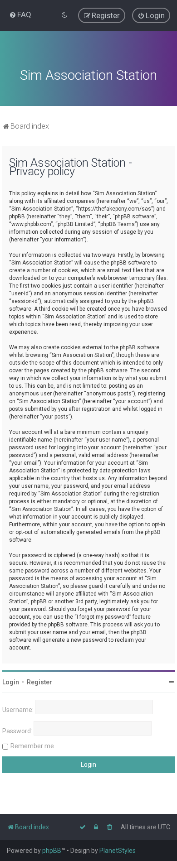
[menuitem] (20, 14)
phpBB (51, 850)
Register (39, 682)
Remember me (32, 746)
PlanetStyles (117, 850)
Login (10, 682)
